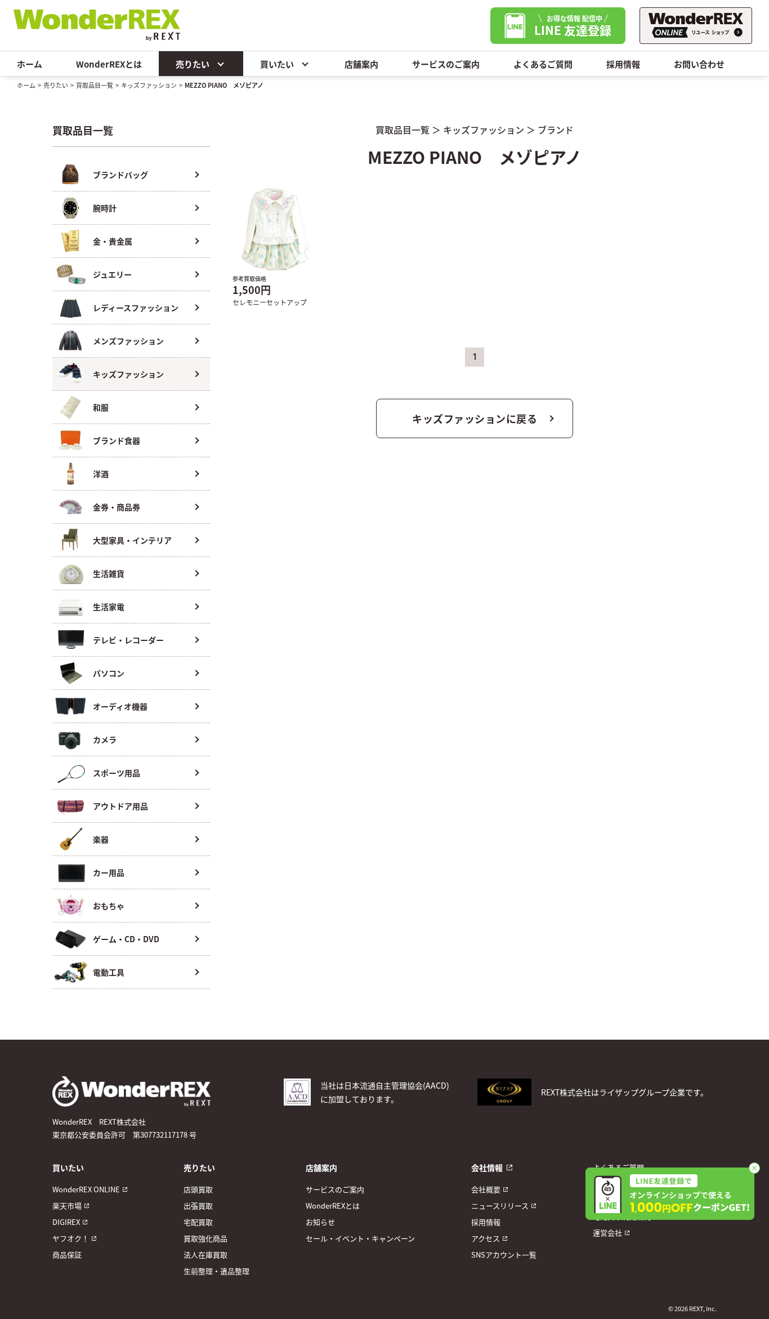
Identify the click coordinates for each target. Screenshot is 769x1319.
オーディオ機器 (120, 706)
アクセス (485, 1238)
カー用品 (108, 872)
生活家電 (108, 606)
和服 (101, 407)
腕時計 (105, 207)
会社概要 (485, 1189)
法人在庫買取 (205, 1254)
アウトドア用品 (120, 806)
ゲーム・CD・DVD (126, 938)
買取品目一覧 (94, 85)
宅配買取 (198, 1221)
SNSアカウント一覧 (503, 1254)
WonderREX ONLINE (86, 1189)
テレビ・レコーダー (128, 639)
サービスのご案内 (446, 64)
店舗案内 (361, 64)
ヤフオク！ (70, 1238)
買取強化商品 (205, 1238)
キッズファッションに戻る (474, 418)
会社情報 (487, 1167)
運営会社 (607, 1232)
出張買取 (198, 1205)
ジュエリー (112, 274)
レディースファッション (135, 307)
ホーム (29, 64)
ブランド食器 (116, 440)
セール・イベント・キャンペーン (360, 1238)
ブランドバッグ (120, 174)
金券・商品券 (116, 507)
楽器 (101, 839)
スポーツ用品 (116, 772)
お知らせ (320, 1221)
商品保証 (67, 1254)
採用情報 (623, 64)
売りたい (192, 64)
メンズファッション (128, 340)
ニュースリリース (500, 1205)
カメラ (105, 739)
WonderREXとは (109, 64)
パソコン (108, 673)
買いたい (277, 64)
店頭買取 (198, 1189)
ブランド (556, 129)
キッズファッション (149, 85)
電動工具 (108, 972)
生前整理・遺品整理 (216, 1270)
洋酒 (101, 473)
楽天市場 (67, 1205)
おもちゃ (108, 905)
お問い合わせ (699, 64)
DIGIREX (66, 1221)
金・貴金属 (112, 241)
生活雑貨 (108, 573)
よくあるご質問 (543, 64)
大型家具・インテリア (132, 540)
